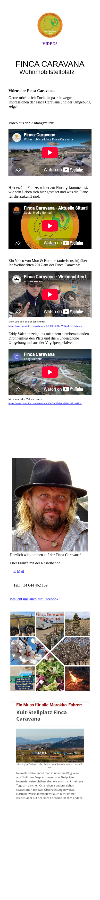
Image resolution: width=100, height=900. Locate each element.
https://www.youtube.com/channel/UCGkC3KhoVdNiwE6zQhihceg (45, 326)
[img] (50, 25)
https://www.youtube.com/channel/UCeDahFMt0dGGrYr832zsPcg (45, 403)
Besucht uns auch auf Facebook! (35, 599)
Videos (50, 44)
